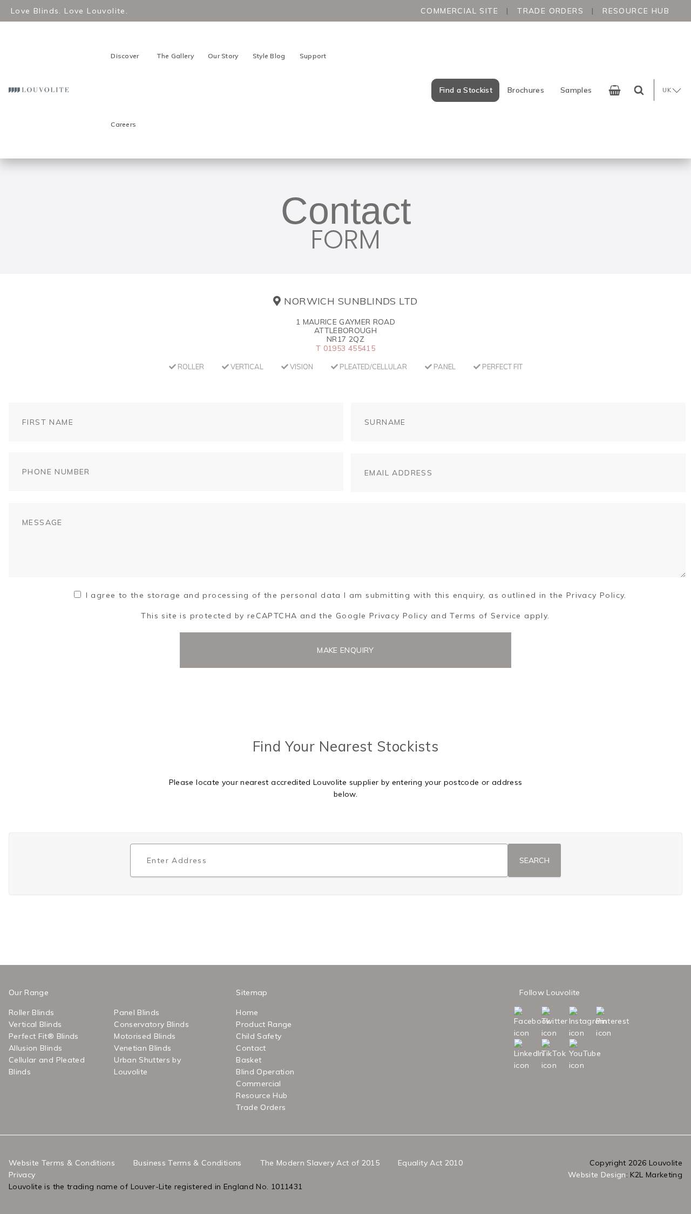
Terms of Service (485, 615)
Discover (125, 56)
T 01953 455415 (345, 348)
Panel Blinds (136, 1012)
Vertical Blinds (35, 1024)
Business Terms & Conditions (187, 1163)
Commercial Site (459, 11)
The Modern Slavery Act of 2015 (320, 1163)
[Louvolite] (40, 89)
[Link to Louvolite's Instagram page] (581, 1022)
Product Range (264, 1024)
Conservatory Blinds (151, 1024)
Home (247, 1012)
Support (313, 56)
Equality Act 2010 (430, 1163)
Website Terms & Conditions (62, 1163)
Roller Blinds (32, 1012)
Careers (123, 124)
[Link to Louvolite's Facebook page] (526, 1022)
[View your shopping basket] (614, 90)
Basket (248, 1060)
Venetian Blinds (142, 1048)
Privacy (22, 1174)
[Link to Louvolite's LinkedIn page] (526, 1055)
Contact (251, 1048)
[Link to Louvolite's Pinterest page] (608, 1022)
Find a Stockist (465, 90)
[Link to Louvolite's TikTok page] (554, 1055)
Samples (576, 90)
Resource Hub (635, 11)
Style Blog (269, 56)
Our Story (223, 56)
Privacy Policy (398, 615)
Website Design (597, 1174)
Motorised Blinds (145, 1036)
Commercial (258, 1083)
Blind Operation (265, 1072)
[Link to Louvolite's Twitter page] (554, 1022)
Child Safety (258, 1036)
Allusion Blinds (35, 1048)
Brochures (525, 90)
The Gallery (175, 56)
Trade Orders (550, 11)
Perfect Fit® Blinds (44, 1036)
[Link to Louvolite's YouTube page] (581, 1055)
